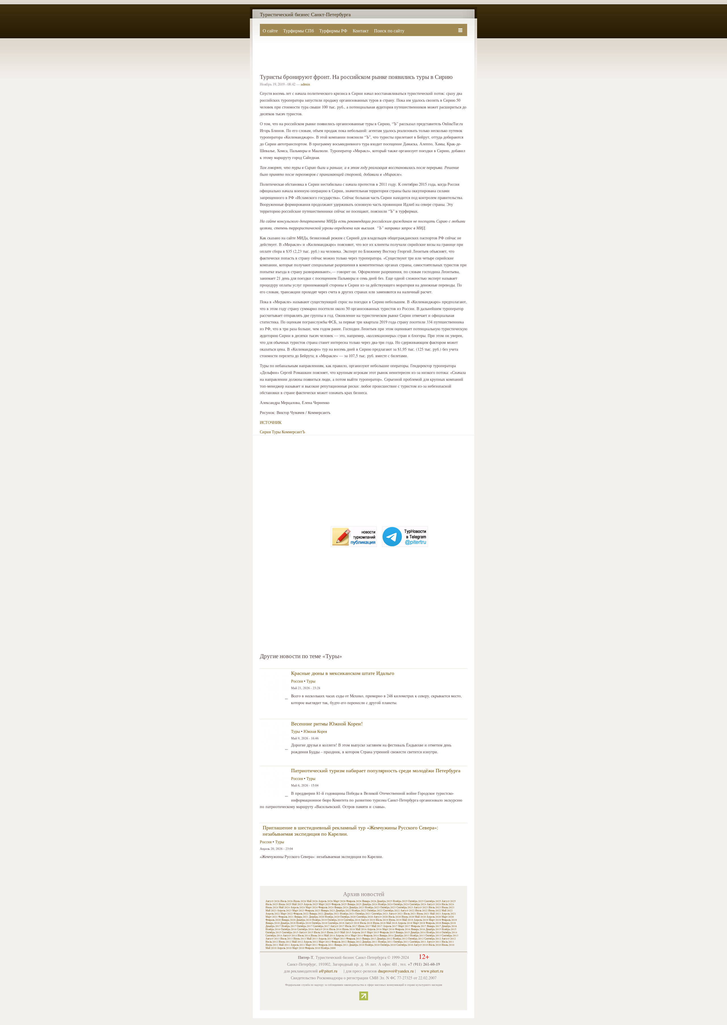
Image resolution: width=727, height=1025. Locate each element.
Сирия (265, 431)
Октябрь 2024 (401, 904)
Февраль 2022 (301, 913)
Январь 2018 (449, 923)
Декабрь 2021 (331, 913)
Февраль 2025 (339, 904)
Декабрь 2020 (316, 917)
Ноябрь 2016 (273, 929)
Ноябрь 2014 (433, 932)
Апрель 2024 (298, 907)
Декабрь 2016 (449, 926)
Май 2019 (407, 920)
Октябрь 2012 (416, 938)
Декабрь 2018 (288, 923)
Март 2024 (312, 907)
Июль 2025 (272, 904)
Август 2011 (434, 942)
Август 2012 (449, 938)
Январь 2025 (354, 904)
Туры (276, 431)
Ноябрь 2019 (319, 920)
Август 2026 (273, 901)
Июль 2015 (320, 932)
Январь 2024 (341, 907)
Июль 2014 (304, 935)
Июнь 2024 (272, 907)
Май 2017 (377, 926)
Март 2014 (357, 935)
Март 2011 (312, 945)
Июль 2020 (394, 917)
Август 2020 (381, 917)
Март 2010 (298, 948)
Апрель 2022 (273, 913)
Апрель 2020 (434, 917)
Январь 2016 (418, 929)
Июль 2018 (366, 923)
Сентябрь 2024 (418, 904)
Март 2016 (388, 929)
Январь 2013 (369, 938)
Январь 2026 (369, 901)
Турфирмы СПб (298, 31)
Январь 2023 (328, 910)
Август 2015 (306, 932)
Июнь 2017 (364, 926)
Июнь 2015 (333, 932)
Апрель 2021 (449, 913)
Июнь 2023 (448, 907)
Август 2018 (352, 923)
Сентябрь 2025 (432, 901)
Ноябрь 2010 (372, 945)
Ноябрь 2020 (332, 917)
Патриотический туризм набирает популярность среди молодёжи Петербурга (375, 770)
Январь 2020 (288, 920)
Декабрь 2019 (304, 920)
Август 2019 (368, 920)
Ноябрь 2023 (372, 907)
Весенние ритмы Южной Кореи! (327, 723)
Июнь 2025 (285, 904)
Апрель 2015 (359, 932)
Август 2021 (396, 913)
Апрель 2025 (311, 904)
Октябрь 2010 (388, 945)
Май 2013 (312, 938)
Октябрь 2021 (363, 913)
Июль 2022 (421, 910)
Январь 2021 (301, 917)
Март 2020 (448, 917)
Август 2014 (290, 935)
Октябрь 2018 (319, 923)
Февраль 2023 (312, 910)
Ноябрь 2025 (400, 901)
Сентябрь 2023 (404, 907)
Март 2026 (339, 901)
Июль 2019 (382, 920)
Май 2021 (435, 913)
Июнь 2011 (272, 945)
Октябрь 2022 (375, 910)
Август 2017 (337, 926)
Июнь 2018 (379, 923)
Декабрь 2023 (356, 907)
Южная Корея (315, 731)
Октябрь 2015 (273, 932)
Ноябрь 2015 (449, 929)
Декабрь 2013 (402, 935)
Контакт (361, 31)
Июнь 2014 (317, 935)
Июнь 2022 (434, 910)
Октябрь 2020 (348, 917)
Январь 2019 (273, 923)
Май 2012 (297, 942)
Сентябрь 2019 (352, 920)
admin (305, 84)
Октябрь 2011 (401, 942)
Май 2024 (284, 907)
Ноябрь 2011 (385, 942)
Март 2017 (404, 926)
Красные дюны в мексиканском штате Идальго (342, 673)
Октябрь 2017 (304, 926)
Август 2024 (434, 904)
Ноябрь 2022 (359, 910)
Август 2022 (407, 910)
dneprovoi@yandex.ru (396, 971)
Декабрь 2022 (343, 910)
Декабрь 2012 (384, 938)
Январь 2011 (341, 945)
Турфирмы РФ (333, 31)
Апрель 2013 (325, 938)
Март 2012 (325, 942)
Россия (297, 681)
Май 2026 (312, 901)
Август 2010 (421, 945)
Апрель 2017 (390, 926)
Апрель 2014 (343, 935)
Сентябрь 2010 (404, 945)
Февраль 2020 (273, 920)
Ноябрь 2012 (400, 938)
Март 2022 (287, 913)
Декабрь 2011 (369, 942)
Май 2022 (447, 910)
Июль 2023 (435, 907)
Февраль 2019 (449, 920)
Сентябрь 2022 (391, 910)
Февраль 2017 (418, 926)
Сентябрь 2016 (305, 929)
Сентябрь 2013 (450, 935)
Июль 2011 (448, 942)
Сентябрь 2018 (336, 923)
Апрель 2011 (298, 945)
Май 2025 (297, 904)
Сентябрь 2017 (321, 926)
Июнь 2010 (448, 945)
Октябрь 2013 (433, 935)
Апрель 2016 (374, 929)
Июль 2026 (286, 901)
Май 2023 (271, 910)
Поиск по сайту (389, 31)
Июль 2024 (448, 904)
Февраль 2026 (354, 901)
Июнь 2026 (299, 901)
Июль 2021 (410, 913)
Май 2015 (345, 932)
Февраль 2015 (387, 932)
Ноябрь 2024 (385, 904)
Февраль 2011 (326, 945)
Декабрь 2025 (384, 901)
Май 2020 (420, 917)
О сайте (270, 31)
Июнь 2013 (299, 938)
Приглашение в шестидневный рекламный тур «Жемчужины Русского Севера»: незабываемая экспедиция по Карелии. (350, 830)
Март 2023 (298, 910)
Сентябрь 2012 (432, 938)
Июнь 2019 (395, 920)
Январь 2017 (434, 926)
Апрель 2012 (311, 942)
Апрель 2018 (405, 923)
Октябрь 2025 (416, 901)
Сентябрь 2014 (274, 935)
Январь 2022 (316, 913)
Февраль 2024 (326, 907)
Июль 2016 (335, 929)
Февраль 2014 (371, 935)
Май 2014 (329, 935)
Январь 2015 (403, 932)
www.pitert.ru (432, 971)
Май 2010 (271, 948)
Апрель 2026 (325, 901)
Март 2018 (419, 923)
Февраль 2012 (339, 942)
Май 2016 (361, 929)
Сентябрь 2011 (418, 942)
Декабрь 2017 (273, 926)
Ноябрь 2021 (347, 913)
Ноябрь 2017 (288, 926)
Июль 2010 (435, 945)
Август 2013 (273, 938)
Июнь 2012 (285, 942)
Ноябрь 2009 (328, 948)
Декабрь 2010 (356, 945)
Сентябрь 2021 (379, 913)
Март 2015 (373, 932)
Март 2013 (339, 938)
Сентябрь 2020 (364, 917)
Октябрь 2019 (335, 920)
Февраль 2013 (354, 938)
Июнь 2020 (408, 917)
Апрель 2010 (284, 948)
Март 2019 (435, 920)
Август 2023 (421, 907)
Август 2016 (321, 929)
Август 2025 (449, 901)
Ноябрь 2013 (417, 935)
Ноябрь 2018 (303, 923)
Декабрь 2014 (418, 932)
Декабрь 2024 (369, 904)
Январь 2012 (354, 942)
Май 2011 (284, 945)
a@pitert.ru (328, 971)
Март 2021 (272, 917)
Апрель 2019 (421, 920)
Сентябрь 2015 (290, 932)
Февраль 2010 (312, 948)
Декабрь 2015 (433, 929)
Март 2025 (325, 904)
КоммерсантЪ (293, 431)
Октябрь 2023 (388, 907)
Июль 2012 (272, 942)
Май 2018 (391, 923)
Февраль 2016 (402, 929)
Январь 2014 (386, 935)
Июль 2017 (351, 926)
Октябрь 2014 (449, 932)
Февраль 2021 (286, 917)
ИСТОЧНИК (270, 422)
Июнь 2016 (348, 929)
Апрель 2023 (284, 910)
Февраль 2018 (433, 923)
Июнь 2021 (423, 913)
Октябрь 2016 (288, 929)
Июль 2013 (286, 938)
